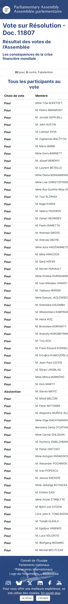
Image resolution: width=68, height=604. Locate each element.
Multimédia (51, 574)
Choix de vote (14, 95)
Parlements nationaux (34, 565)
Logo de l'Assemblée (24, 574)
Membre (41, 95)
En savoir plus (51, 593)
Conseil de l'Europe (34, 560)
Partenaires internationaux (34, 569)
